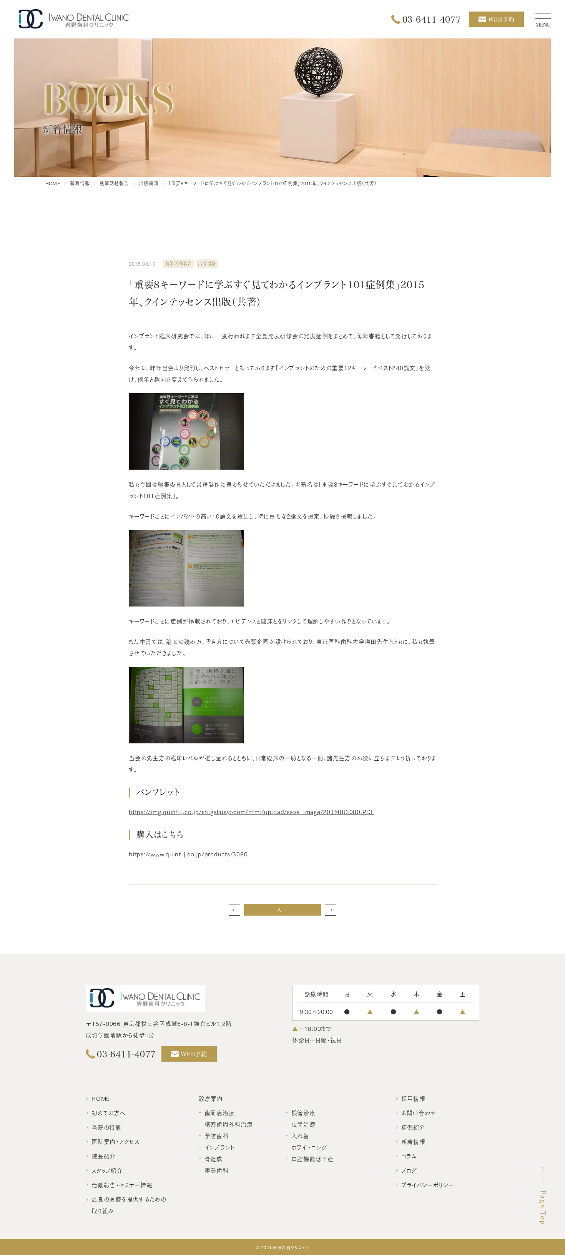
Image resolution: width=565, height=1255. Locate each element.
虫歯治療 (303, 1124)
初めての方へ (108, 1112)
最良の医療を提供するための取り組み (128, 1204)
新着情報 (413, 1141)
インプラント (219, 1147)
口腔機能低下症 (312, 1158)
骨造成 (213, 1158)
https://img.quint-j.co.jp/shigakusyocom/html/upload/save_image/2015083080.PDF (251, 811)
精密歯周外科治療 (228, 1124)
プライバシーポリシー (428, 1184)
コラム (409, 1155)
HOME (100, 1098)
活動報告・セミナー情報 (121, 1184)
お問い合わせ (419, 1112)
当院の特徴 (106, 1127)
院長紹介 (103, 1155)
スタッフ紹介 (107, 1170)
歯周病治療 (219, 1112)
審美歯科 (216, 1170)
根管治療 (303, 1112)
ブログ (409, 1170)
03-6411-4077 (431, 19)
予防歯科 (216, 1135)
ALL (282, 910)
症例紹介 (413, 1127)
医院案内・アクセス (115, 1141)
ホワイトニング (309, 1147)
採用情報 (413, 1098)
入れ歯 (300, 1135)
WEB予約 (501, 19)
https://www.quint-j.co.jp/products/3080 (188, 853)
